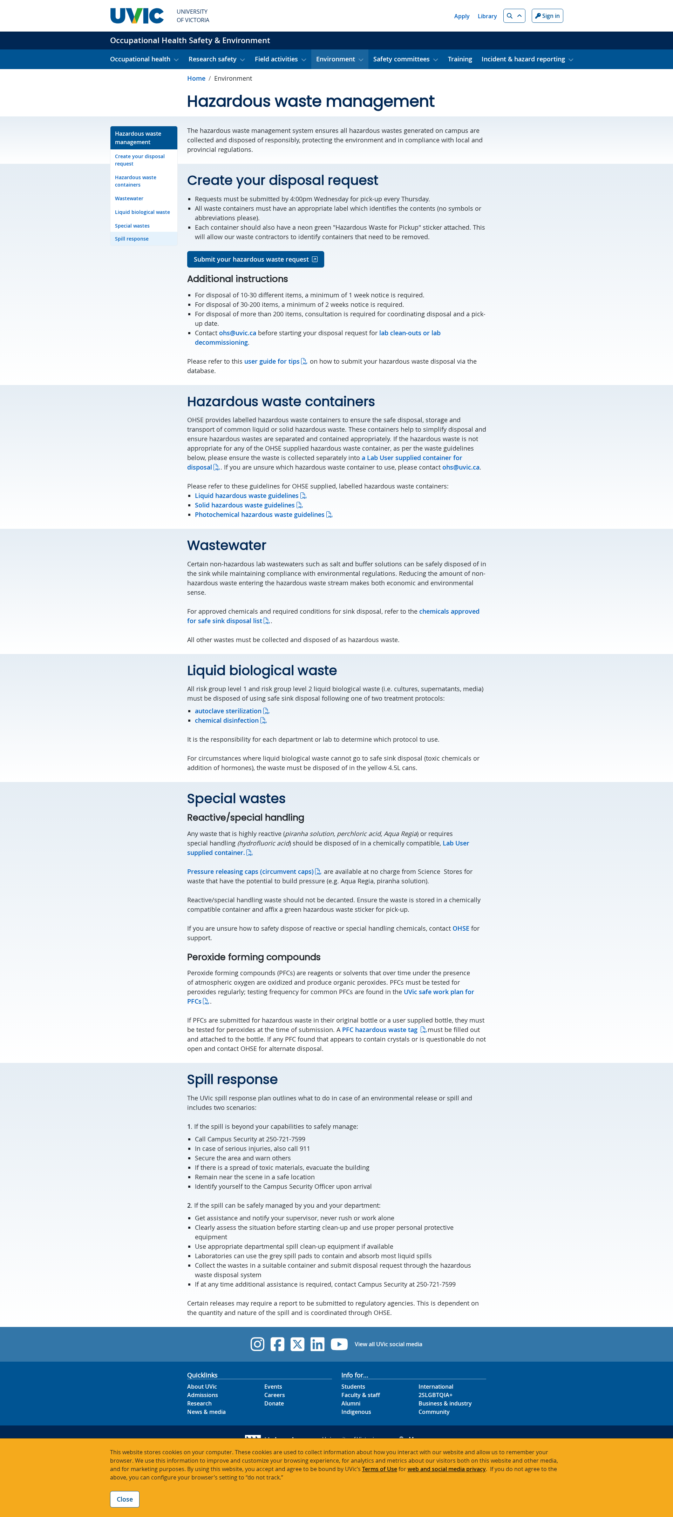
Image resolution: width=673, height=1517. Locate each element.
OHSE (461, 928)
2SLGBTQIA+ (436, 1395)
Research (199, 1403)
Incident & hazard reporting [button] (523, 59)
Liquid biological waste (142, 212)
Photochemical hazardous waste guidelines (260, 514)
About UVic (202, 1386)
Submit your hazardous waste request (251, 259)
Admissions (202, 1395)
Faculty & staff (360, 1395)
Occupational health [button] (140, 59)
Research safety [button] (213, 59)
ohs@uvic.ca (237, 333)
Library (487, 16)
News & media (206, 1412)
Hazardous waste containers (135, 181)
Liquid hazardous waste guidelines (247, 495)
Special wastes (132, 225)
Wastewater (129, 198)
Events (273, 1386)
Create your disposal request (140, 160)
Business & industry (445, 1403)
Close (125, 1499)
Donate (274, 1403)
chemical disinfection (227, 720)
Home (196, 78)
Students (353, 1386)
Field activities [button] (276, 59)
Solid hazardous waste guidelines (245, 505)
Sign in (550, 16)
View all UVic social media (388, 1344)
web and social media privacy (447, 1469)
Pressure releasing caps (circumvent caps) (250, 871)
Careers (274, 1395)
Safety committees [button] (401, 59)
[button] (514, 16)
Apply (462, 16)
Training (460, 59)
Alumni (350, 1403)
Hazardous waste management (138, 138)
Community (434, 1412)
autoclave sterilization (228, 711)
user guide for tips (272, 361)
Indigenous (356, 1412)
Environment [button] (335, 59)
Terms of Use (379, 1469)
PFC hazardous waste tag (380, 1029)
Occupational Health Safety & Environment (190, 40)
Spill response (132, 238)
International (436, 1386)
